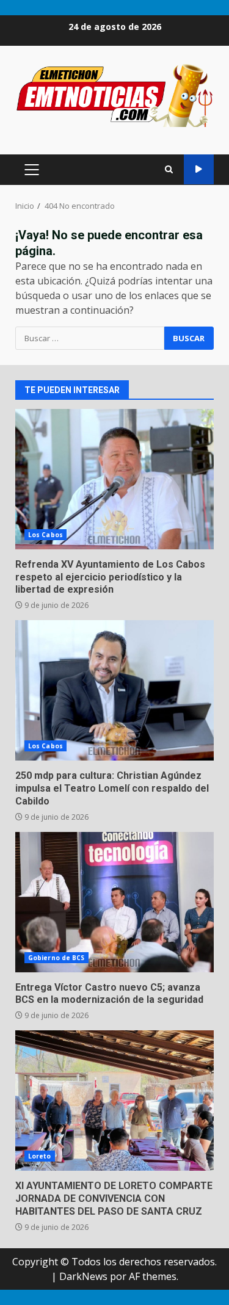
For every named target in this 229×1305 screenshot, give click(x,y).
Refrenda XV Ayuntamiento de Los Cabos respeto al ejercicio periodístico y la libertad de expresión (114, 479)
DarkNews (83, 1276)
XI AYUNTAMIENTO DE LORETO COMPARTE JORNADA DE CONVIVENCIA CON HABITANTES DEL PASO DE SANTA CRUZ (114, 1100)
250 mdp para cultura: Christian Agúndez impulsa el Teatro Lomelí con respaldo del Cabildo (114, 690)
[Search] (169, 169)
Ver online (199, 169)
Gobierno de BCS (56, 957)
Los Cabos (45, 534)
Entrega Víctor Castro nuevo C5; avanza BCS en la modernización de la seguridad (114, 902)
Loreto (39, 1156)
